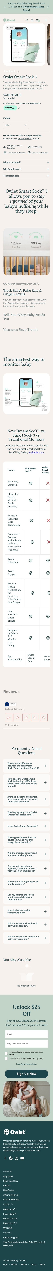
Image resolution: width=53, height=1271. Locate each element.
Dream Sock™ (25, 138)
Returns (24, 1264)
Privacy (33, 1264)
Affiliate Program (10, 1194)
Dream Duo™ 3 (10, 1218)
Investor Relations (11, 1199)
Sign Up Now (27, 1073)
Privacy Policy (31, 1064)
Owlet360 (7, 1227)
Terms (42, 1264)
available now (36, 452)
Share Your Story (10, 1181)
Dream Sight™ (9, 1214)
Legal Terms (20, 1064)
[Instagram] (16, 1158)
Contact (6, 1185)
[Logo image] (9, 20)
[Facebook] (5, 1158)
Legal (5, 1264)
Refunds (14, 1264)
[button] (16, 125)
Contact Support (10, 1237)
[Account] (32, 20)
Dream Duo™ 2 (10, 1223)
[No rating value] (10, 71)
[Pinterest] (11, 1158)
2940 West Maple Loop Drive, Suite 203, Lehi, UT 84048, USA (24, 1244)
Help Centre (8, 1190)
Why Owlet (8, 1176)
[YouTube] (22, 1158)
